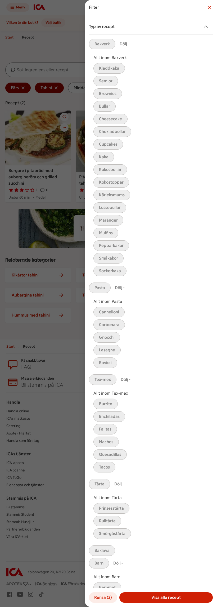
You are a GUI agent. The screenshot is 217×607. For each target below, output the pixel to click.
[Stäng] (209, 7)
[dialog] (151, 303)
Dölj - (124, 43)
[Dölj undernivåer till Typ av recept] (207, 26)
